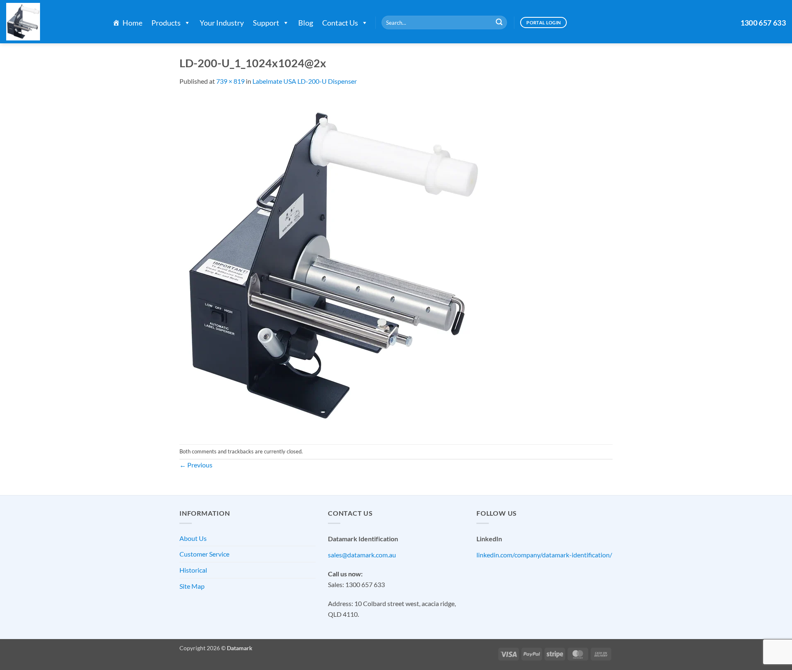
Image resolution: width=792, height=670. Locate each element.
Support (266, 22)
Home (132, 22)
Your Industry (222, 22)
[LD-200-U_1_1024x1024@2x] (331, 264)
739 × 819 (230, 81)
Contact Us (340, 22)
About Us (193, 538)
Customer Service (204, 554)
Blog (305, 22)
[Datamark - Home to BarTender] (51, 21)
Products (166, 22)
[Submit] (499, 23)
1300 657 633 (763, 22)
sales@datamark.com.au (362, 555)
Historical (193, 570)
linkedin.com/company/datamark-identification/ (544, 555)
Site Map (192, 586)
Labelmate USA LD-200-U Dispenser (304, 81)
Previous (195, 465)
